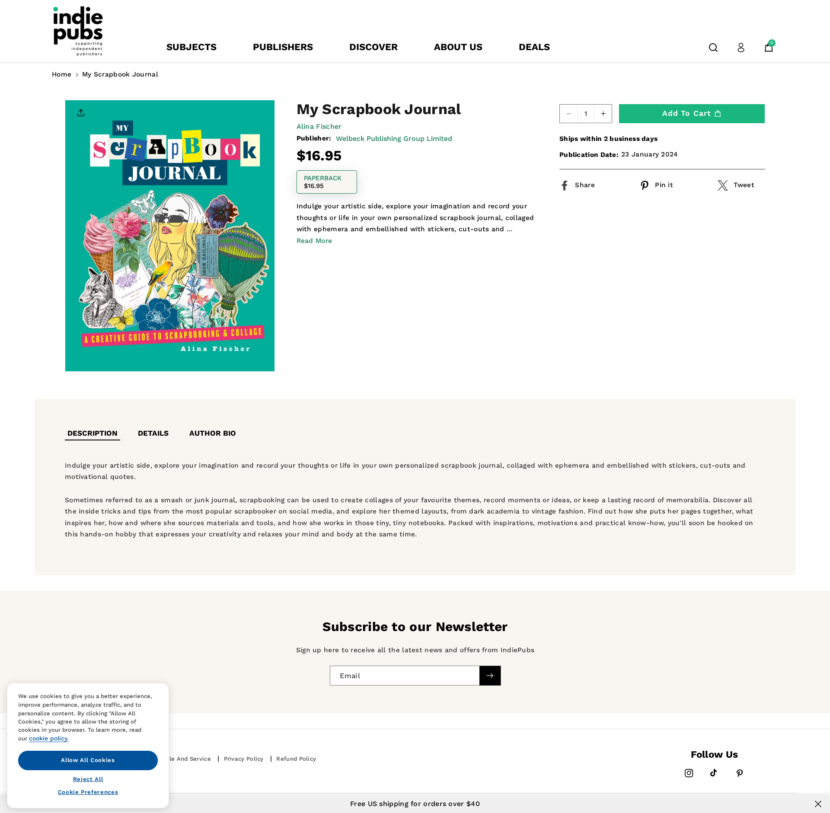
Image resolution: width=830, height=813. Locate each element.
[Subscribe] (489, 675)
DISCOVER (373, 46)
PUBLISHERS (283, 46)
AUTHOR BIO (212, 433)
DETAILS (153, 433)
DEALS (534, 46)
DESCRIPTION (92, 433)
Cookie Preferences (88, 792)
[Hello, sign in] (740, 47)
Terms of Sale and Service (172, 759)
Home (61, 74)
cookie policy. (49, 738)
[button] (713, 47)
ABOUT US (458, 46)
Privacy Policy (244, 759)
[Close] (818, 803)
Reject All (88, 778)
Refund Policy (296, 759)
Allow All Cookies (88, 760)
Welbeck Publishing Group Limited (394, 138)
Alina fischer (319, 126)
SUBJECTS (191, 46)
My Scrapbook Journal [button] (120, 74)
